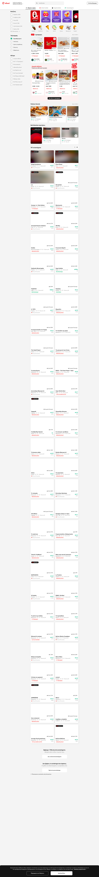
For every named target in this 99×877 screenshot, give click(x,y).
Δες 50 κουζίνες (14, 31)
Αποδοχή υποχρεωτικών (79, 869)
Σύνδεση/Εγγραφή (92, 3)
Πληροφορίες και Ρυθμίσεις (37, 873)
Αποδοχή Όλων (61, 873)
